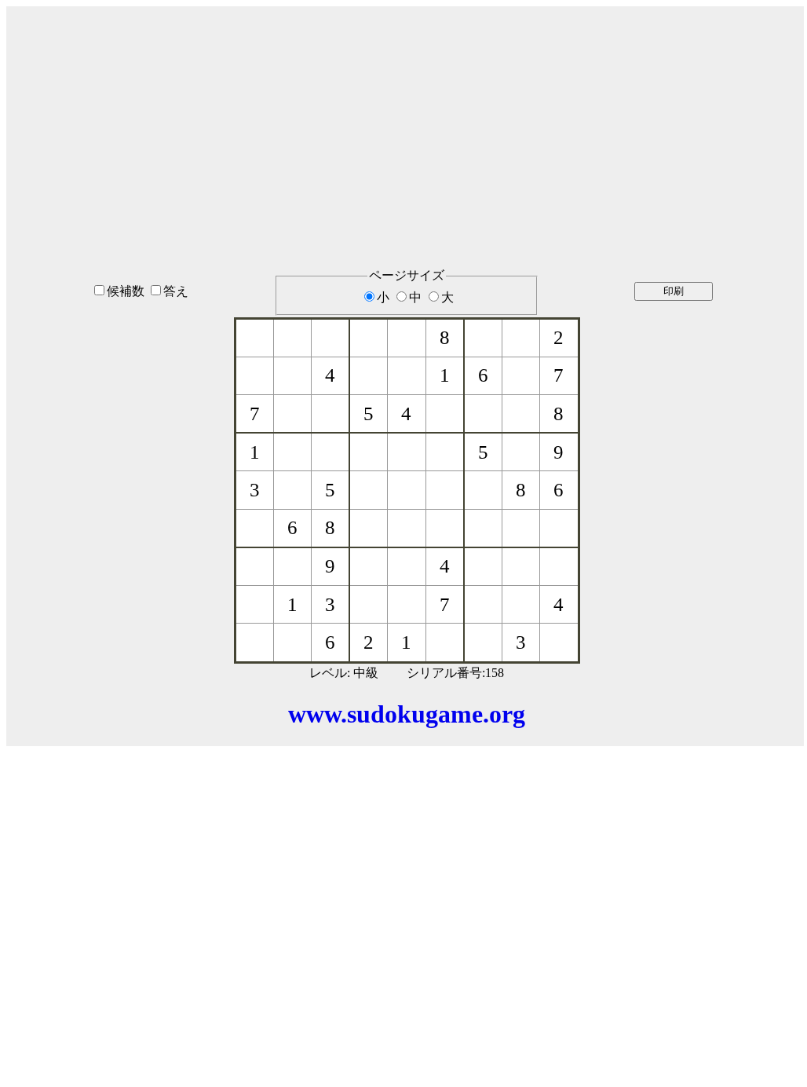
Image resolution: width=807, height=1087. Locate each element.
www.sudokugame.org (406, 714)
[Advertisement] (406, 117)
